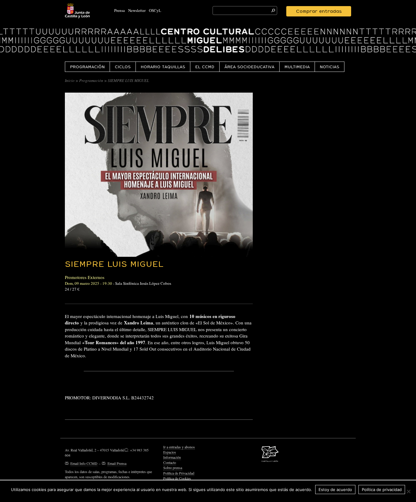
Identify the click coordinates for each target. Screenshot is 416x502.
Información (172, 457)
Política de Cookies (177, 478)
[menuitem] (87, 67)
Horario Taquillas (163, 66)
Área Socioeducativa (249, 66)
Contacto (169, 462)
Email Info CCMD (83, 463)
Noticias (329, 66)
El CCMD (204, 66)
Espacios (169, 452)
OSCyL (155, 10)
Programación (87, 66)
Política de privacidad (382, 489)
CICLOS (123, 66)
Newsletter (137, 10)
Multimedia (297, 66)
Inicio (70, 80)
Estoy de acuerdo (335, 489)
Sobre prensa (172, 467)
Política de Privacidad (178, 473)
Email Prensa (117, 463)
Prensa (119, 10)
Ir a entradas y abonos (179, 446)
